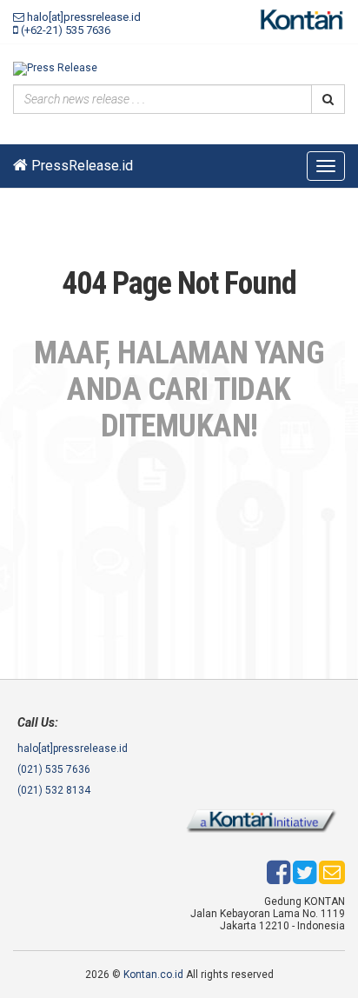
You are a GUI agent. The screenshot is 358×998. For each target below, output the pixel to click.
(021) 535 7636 (53, 769)
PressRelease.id (80, 165)
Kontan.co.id (153, 974)
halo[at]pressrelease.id (82, 16)
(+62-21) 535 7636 (64, 30)
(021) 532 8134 (53, 790)
